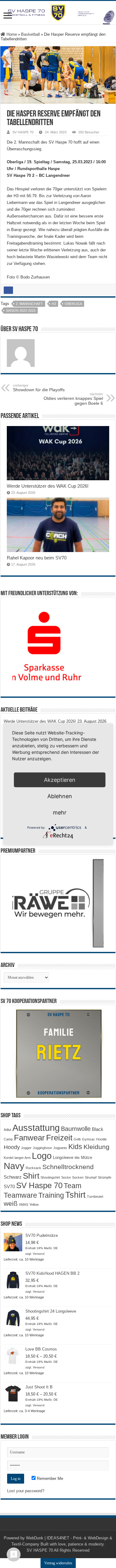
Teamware (20, 1195)
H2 (54, 304)
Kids (75, 1147)
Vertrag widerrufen (58, 1563)
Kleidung (97, 1147)
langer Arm (23, 1158)
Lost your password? (25, 1491)
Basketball (30, 34)
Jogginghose (42, 1148)
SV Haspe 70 (39, 1185)
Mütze (86, 1157)
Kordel (8, 1158)
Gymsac (88, 1139)
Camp (8, 1139)
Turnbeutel (95, 1196)
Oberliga (73, 304)
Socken (78, 1177)
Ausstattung (36, 1128)
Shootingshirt (50, 1177)
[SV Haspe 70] (58, 12)
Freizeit (59, 1137)
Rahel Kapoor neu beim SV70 (37, 557)
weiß (11, 1203)
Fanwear (29, 1137)
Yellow (34, 1204)
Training (51, 1195)
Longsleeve (63, 1157)
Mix (77, 1158)
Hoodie (101, 1139)
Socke (66, 1177)
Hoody (12, 1147)
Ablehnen (59, 796)
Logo (42, 1156)
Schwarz (13, 1177)
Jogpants (60, 1148)
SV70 (9, 1186)
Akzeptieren (59, 780)
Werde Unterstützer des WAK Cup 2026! (47, 486)
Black (97, 1129)
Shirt (31, 1175)
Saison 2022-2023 (21, 310)
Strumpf (91, 1177)
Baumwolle (76, 1128)
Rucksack (33, 1168)
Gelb (77, 1139)
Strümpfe (104, 1177)
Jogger (26, 1148)
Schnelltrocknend (68, 1166)
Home (11, 34)
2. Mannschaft (29, 304)
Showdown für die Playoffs (39, 388)
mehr (60, 812)
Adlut (7, 1129)
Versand (39, 1253)
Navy (14, 1166)
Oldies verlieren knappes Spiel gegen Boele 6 (73, 399)
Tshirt (75, 1195)
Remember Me (49, 1478)
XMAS (23, 1204)
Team (72, 1186)
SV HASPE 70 (22, 132)
